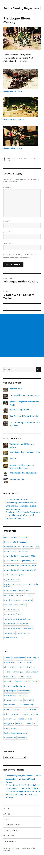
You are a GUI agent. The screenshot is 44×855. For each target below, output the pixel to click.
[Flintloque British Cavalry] (20, 79)
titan (6, 728)
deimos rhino (10, 676)
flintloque (27, 158)
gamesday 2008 (11, 570)
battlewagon (33, 658)
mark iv (17, 709)
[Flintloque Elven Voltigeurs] (20, 136)
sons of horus (10, 719)
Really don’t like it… (30, 788)
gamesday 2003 (28, 556)
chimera (28, 662)
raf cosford (9, 595)
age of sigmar (18, 658)
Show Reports (9, 841)
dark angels (18, 672)
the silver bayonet (12, 600)
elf (4, 161)
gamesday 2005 (29, 561)
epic (37, 547)
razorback (33, 709)
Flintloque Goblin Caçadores (13, 120)
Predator (13, 458)
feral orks (8, 681)
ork (27, 591)
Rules (5, 819)
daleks (7, 672)
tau (35, 723)
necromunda (10, 591)
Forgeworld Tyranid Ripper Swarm (24, 395)
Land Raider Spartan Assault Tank (24, 452)
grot (6, 575)
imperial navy (10, 695)
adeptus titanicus (12, 537)
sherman (35, 714)
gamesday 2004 (11, 561)
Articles (6, 814)
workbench (9, 633)
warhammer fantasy (13, 614)
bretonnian (9, 662)
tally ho (31, 595)
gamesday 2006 (11, 565)
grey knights (10, 691)
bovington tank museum (15, 542)
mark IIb (8, 709)
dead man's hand (12, 547)
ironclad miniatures (13, 700)
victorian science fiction (15, 605)
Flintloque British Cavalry (12, 91)
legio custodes (10, 705)
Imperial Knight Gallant (20, 409)
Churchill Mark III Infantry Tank (20, 515)
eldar (29, 676)
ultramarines (10, 738)
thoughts (27, 600)
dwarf (21, 676)
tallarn (29, 723)
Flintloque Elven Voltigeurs (13, 148)
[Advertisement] (22, 335)
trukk (13, 728)
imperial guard (17, 575)
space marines (25, 719)
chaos (19, 662)
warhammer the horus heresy (17, 619)
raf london (20, 595)
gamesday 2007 (28, 565)
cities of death (10, 667)
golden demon (19, 686)
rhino (6, 714)
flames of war (10, 551)
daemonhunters (27, 667)
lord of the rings (27, 705)
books (25, 537)
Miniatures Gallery (11, 825)
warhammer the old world (16, 624)
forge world (24, 551)
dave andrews (32, 672)
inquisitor (23, 695)
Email (6, 232)
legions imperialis (12, 579)
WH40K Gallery (10, 830)
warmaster (28, 628)
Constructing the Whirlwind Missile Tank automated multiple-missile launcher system (21, 506)
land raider (29, 700)
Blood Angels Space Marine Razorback (23, 512)
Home (6, 808)
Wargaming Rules (17, 479)
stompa (19, 723)
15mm (7, 658)
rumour (15, 714)
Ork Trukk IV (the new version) (23, 473)
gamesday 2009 (28, 570)
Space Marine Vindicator (17, 499)
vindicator (22, 738)
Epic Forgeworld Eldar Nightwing (24, 416)
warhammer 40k (12, 609)
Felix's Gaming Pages (17, 8)
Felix (8, 158)
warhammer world (12, 628)
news (21, 591)
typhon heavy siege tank (15, 733)
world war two (10, 638)
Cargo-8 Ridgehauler (15, 518)
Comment (8, 187)
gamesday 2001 (11, 556)
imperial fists (24, 691)
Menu (36, 8)
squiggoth (9, 723)
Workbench (8, 836)
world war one (23, 633)
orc (25, 709)
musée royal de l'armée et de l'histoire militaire (21, 585)
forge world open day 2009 (27, 681)
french (7, 686)
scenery (24, 714)
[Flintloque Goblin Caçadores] (20, 107)
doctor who (28, 547)
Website (7, 243)
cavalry (35, 158)
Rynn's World (15, 389)
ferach (8, 161)
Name (6, 221)
